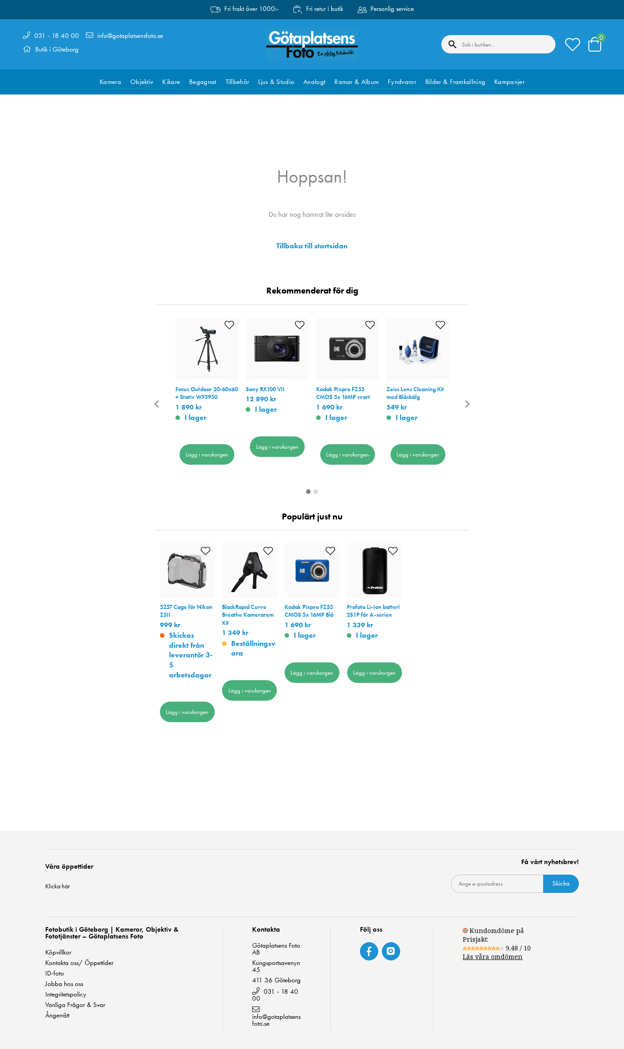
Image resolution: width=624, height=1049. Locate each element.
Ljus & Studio (276, 81)
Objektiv (141, 81)
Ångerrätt (57, 1015)
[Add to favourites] (229, 325)
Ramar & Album (356, 81)
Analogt (314, 81)
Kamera (110, 81)
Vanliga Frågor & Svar (75, 1005)
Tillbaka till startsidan (312, 246)
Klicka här (57, 886)
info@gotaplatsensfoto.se (130, 35)
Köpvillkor (58, 952)
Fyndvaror (402, 81)
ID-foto (54, 973)
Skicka (561, 883)
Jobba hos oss (64, 984)
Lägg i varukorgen (206, 454)
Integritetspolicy (65, 994)
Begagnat (202, 81)
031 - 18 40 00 (56, 35)
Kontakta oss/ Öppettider (79, 963)
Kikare (171, 81)
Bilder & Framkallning (455, 81)
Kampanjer (509, 81)
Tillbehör (237, 81)
